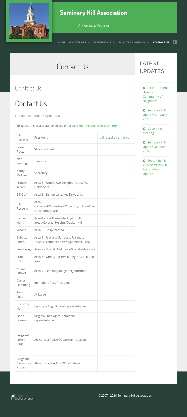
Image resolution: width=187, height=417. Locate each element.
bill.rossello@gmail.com (116, 137)
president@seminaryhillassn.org (94, 125)
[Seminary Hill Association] (29, 21)
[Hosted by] (23, 397)
